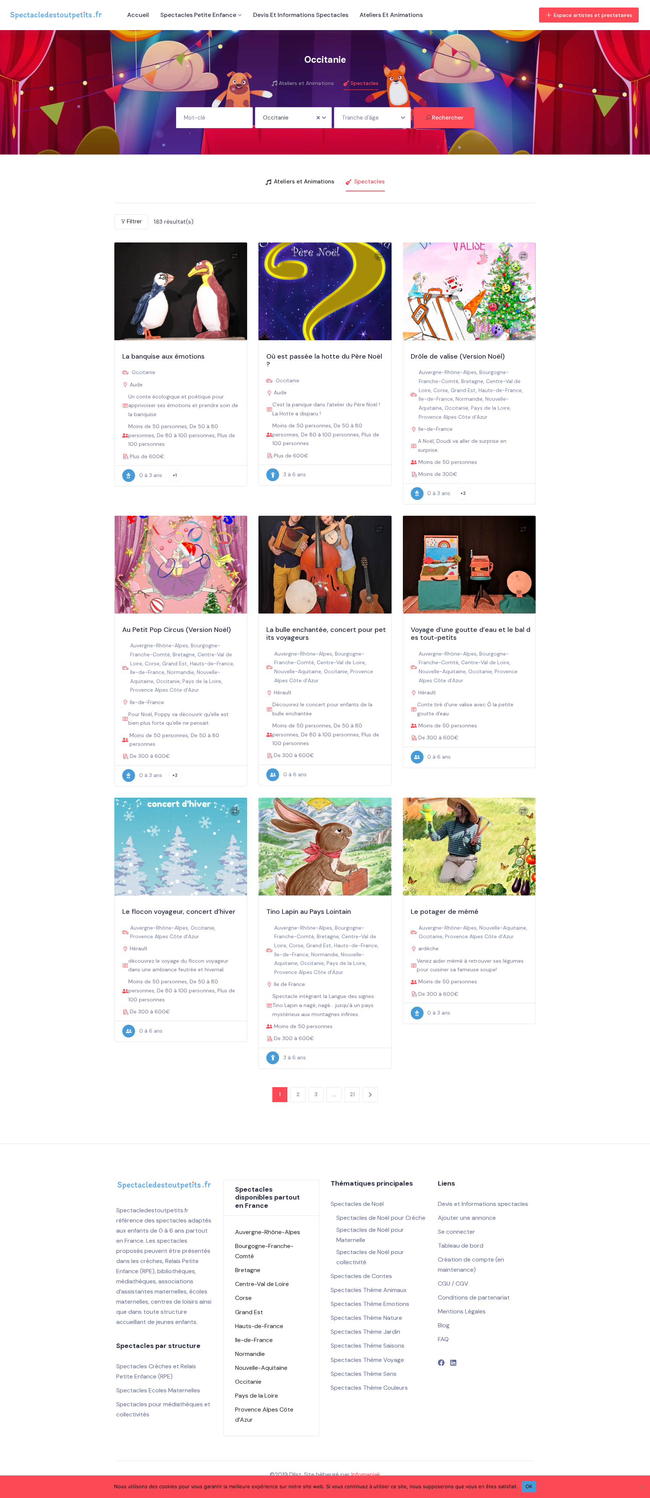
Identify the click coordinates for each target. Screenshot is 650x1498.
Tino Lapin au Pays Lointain (308, 911)
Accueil (138, 15)
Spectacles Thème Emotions (370, 1304)
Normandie (469, 398)
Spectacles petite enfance (198, 15)
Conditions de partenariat (474, 1297)
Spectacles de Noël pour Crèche (380, 1218)
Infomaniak (366, 1474)
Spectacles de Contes (361, 1276)
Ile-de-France (436, 398)
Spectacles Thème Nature (366, 1318)
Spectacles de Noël (357, 1204)
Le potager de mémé (444, 911)
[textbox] (372, 115)
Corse (440, 390)
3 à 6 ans (294, 474)
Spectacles (364, 83)
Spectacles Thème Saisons (367, 1346)
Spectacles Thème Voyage (367, 1360)
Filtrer (134, 221)
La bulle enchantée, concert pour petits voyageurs (326, 633)
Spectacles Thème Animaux (369, 1290)
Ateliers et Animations (391, 15)
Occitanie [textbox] (276, 117)
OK (529, 1486)
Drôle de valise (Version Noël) (458, 356)
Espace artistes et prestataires (593, 15)
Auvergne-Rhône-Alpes (448, 372)
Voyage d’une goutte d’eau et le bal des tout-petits (470, 633)
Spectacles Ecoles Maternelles (158, 1390)
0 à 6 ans (295, 774)
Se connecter (456, 1232)
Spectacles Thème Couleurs (369, 1388)
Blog (444, 1325)
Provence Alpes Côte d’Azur (453, 417)
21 (352, 1094)
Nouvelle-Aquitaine (297, 671)
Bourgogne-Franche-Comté (264, 1251)
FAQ (443, 1339)
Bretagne (472, 381)
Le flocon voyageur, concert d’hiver (178, 911)
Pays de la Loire (490, 407)
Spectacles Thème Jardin (365, 1332)
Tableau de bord (460, 1246)
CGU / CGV (453, 1283)
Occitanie (143, 372)
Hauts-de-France (500, 390)
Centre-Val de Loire (341, 662)
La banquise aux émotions (163, 356)
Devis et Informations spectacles (300, 15)
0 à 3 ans (150, 475)
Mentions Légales (462, 1311)
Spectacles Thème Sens (363, 1374)
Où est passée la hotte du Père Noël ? (324, 360)
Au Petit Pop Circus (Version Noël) (176, 629)
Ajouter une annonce (467, 1218)
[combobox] (293, 117)
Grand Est (463, 390)
